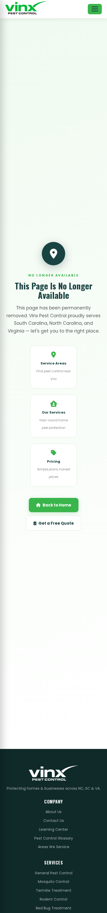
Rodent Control (53, 899)
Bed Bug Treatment (53, 908)
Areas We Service (53, 846)
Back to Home (57, 505)
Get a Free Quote (56, 523)
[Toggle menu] (95, 9)
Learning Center (53, 829)
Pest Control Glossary (53, 838)
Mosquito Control (53, 881)
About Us (53, 811)
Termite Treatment (53, 890)
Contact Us (53, 820)
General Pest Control (53, 873)
